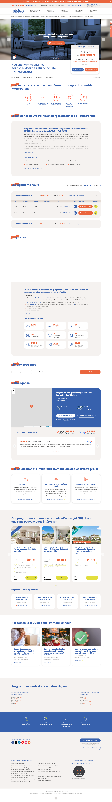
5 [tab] (58, 451)
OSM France (48, 426)
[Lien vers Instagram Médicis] (26, 742)
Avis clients (73, 793)
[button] (31, 406)
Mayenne (14, 702)
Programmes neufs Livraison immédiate (49, 774)
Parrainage (44, 5)
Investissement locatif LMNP (19, 778)
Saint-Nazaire (84, 700)
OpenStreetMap (36, 426)
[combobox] (67, 372)
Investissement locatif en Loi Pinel (21, 766)
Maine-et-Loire (16, 700)
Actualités (51, 5)
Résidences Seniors (43, 778)
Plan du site (67, 793)
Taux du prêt (39, 372)
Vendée (14, 698)
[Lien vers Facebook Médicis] (12, 742)
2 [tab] (55, 58)
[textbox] (68, 372)
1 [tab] (53, 58)
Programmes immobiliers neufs (22, 760)
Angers (83, 698)
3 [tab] (56, 58)
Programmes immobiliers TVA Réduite (49, 772)
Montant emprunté (19, 372)
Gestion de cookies (58, 793)
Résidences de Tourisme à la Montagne (49, 776)
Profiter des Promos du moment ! (79, 1)
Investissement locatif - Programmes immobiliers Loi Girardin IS (22, 772)
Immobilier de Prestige (18, 763)
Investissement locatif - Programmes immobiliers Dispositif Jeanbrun (22, 768)
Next (103, 39)
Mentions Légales (34, 793)
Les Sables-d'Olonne (86, 705)
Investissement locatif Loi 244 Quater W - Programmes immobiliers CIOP (23, 780)
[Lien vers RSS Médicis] (29, 742)
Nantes (83, 697)
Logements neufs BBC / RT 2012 (47, 763)
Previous (8, 39)
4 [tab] (58, 58)
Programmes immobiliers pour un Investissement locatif (48, 768)
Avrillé (82, 703)
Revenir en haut (56, 798)
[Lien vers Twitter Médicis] (16, 742)
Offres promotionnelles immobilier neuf (49, 766)
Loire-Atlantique (16, 697)
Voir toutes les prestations (32, 168)
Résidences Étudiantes (44, 781)
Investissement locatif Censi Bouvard (22, 775)
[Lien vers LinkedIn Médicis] (19, 742)
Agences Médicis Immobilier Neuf (83, 760)
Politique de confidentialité (46, 793)
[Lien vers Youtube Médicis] (22, 742)
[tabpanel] (56, 39)
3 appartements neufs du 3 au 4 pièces (84, 61)
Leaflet (26, 426)
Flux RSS (80, 793)
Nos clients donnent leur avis (82, 763)
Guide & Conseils (59, 5)
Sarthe (14, 703)
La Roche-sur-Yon (85, 702)
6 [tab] (59, 451)
